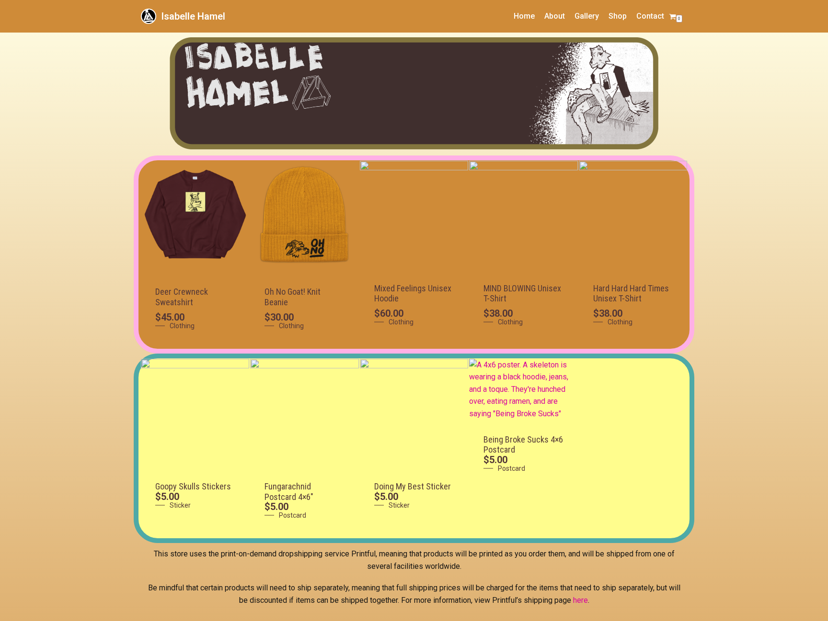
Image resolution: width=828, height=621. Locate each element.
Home (524, 16)
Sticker (180, 505)
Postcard (292, 515)
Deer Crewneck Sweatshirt (181, 297)
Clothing (182, 325)
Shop (618, 16)
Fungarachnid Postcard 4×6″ (288, 491)
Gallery (587, 16)
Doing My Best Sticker (412, 486)
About (554, 16)
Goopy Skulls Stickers (193, 486)
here (580, 600)
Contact (650, 16)
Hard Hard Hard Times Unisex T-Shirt (631, 293)
